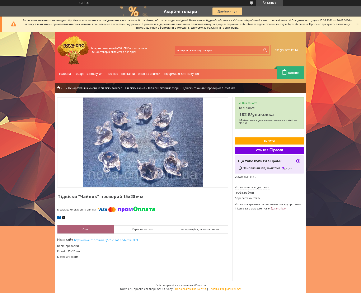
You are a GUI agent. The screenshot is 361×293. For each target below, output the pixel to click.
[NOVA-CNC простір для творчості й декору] (73, 50)
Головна (65, 74)
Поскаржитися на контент (190, 289)
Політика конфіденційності (225, 289)
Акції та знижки (149, 74)
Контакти (128, 74)
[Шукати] (265, 50)
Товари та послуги (87, 74)
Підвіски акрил (135, 88)
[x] (63, 218)
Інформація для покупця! (182, 74)
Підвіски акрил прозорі (163, 88)
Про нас (112, 74)
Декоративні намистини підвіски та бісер (95, 88)
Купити (269, 141)
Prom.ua (200, 285)
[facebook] (59, 218)
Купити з (261, 150)
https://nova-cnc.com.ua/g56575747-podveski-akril (106, 240)
